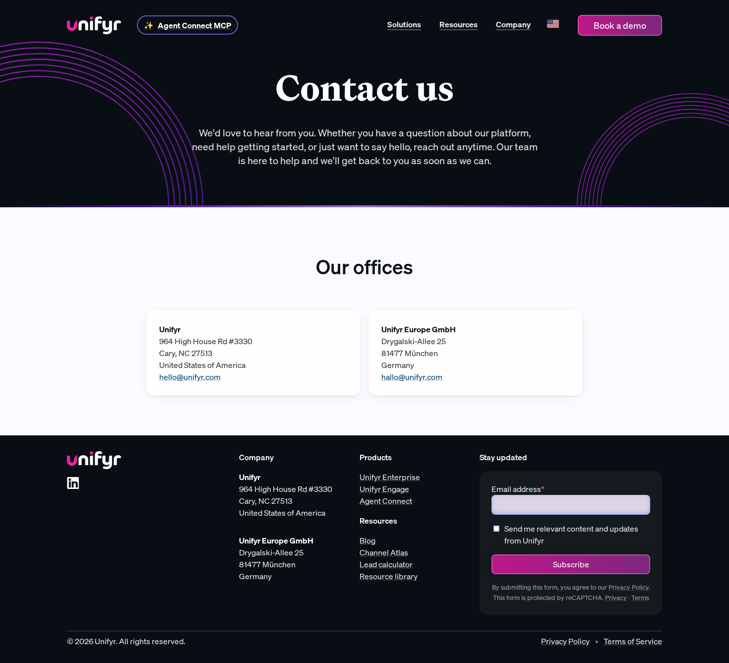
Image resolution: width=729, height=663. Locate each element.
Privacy (616, 598)
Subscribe (571, 564)
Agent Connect (386, 500)
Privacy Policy (628, 587)
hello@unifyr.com (190, 376)
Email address (518, 488)
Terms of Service (633, 641)
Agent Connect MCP (194, 25)
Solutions (404, 24)
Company (513, 24)
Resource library (389, 576)
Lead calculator (386, 564)
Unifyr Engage (384, 488)
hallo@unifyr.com (411, 376)
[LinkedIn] (73, 483)
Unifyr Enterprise (390, 477)
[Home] (94, 25)
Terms (640, 598)
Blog (367, 540)
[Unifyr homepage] (94, 460)
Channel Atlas (384, 552)
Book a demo (620, 25)
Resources (458, 24)
